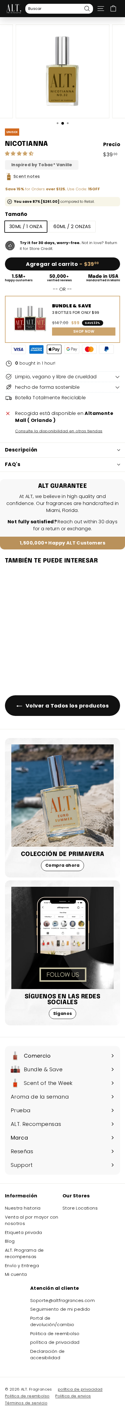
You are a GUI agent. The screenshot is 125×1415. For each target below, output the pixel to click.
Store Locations (80, 1208)
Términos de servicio (26, 1403)
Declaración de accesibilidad (47, 1354)
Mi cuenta (16, 1274)
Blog (10, 1241)
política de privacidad (55, 1342)
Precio (111, 144)
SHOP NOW (83, 331)
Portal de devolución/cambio (52, 1321)
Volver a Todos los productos (66, 705)
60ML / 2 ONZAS (72, 226)
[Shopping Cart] (113, 8)
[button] (20, 153)
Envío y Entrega (22, 1265)
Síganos (62, 1013)
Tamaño (16, 214)
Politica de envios (73, 1396)
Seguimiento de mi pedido (60, 1309)
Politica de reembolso (54, 1333)
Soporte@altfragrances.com (62, 1300)
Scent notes (26, 176)
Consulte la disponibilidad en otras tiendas (58, 431)
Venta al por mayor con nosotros (31, 1220)
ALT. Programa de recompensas (24, 1253)
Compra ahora (62, 865)
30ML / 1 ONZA (25, 226)
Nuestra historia (22, 1208)
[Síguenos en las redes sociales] (62, 938)
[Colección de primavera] (62, 795)
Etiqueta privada (23, 1232)
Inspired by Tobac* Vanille (41, 164)
